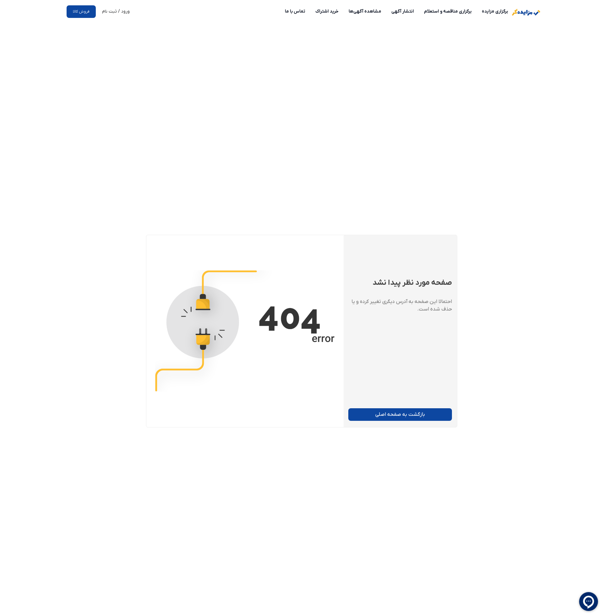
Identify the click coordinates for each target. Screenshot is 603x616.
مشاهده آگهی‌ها (365, 11)
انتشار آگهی (402, 11)
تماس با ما (295, 11)
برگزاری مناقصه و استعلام (448, 11)
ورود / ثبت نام (116, 11)
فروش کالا (81, 11)
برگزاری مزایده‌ (495, 11)
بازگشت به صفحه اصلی (400, 414)
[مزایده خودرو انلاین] (526, 12)
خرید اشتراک (327, 11)
